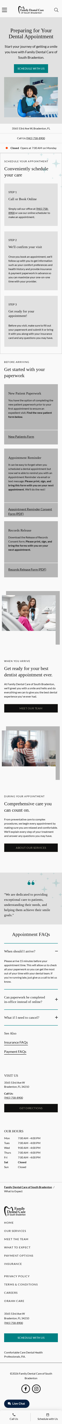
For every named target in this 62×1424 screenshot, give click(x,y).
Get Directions (31, 1108)
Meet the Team (16, 1239)
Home (9, 1222)
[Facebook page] (25, 1389)
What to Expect (17, 1247)
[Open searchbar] (56, 10)
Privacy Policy (17, 1276)
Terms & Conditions (21, 1284)
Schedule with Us (31, 68)
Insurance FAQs (16, 1042)
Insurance (13, 1263)
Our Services (15, 1230)
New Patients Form (21, 436)
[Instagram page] (36, 1389)
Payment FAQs (15, 1051)
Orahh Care (14, 1300)
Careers (11, 1292)
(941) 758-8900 (35, 138)
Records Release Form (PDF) (27, 569)
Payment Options (18, 1255)
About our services (31, 847)
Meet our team (30, 708)
